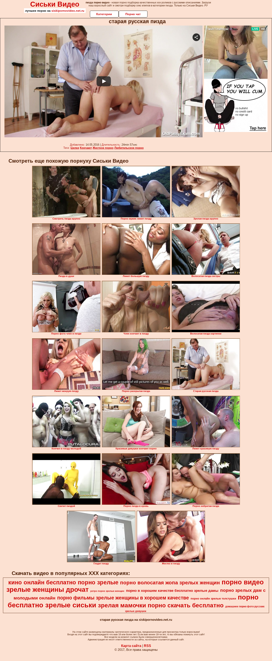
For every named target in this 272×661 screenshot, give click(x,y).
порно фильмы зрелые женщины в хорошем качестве (123, 598)
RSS (147, 646)
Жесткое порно (103, 147)
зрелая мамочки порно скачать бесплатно (161, 605)
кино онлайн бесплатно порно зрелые (63, 582)
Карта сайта (131, 646)
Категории (104, 14)
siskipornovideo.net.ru (67, 10)
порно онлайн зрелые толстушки (213, 598)
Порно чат (133, 14)
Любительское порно (129, 147)
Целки (75, 147)
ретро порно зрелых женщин (107, 591)
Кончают (86, 147)
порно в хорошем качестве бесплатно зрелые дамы (172, 590)
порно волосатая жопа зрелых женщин (170, 582)
